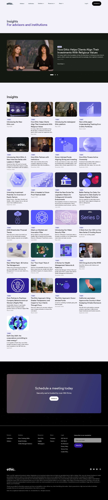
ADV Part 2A (64, 438)
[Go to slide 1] (51, 75)
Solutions (40, 3)
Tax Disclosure (64, 443)
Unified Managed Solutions (25, 443)
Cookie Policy (64, 451)
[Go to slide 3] (57, 75)
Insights (40, 441)
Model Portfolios (22, 441)
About (60, 3)
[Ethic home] (10, 4)
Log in (86, 3)
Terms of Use (64, 449)
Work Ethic (41, 438)
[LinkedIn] (91, 469)
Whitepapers (41, 443)
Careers (52, 441)
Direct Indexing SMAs (24, 438)
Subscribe (78, 445)
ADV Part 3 (64, 441)
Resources (51, 3)
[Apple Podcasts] (100, 469)
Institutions (31, 3)
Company (52, 438)
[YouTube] (93, 469)
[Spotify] (97, 469)
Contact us (97, 3)
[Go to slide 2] (55, 75)
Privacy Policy (64, 446)
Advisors (22, 3)
